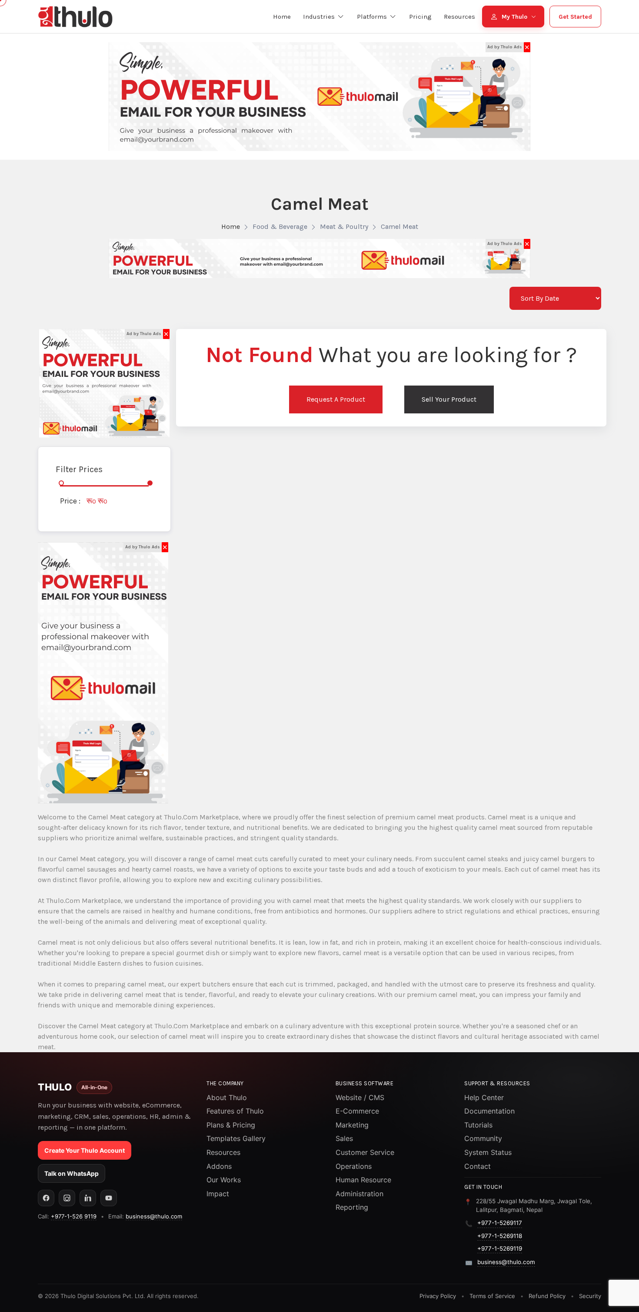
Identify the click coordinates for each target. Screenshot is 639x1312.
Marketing (352, 1125)
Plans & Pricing (230, 1125)
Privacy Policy (437, 1295)
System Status (488, 1152)
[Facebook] (46, 1198)
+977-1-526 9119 (74, 1216)
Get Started (575, 16)
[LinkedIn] (88, 1198)
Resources (223, 1152)
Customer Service (365, 1152)
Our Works (223, 1179)
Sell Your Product (449, 399)
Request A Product (335, 399)
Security (590, 1295)
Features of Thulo (235, 1111)
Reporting (352, 1207)
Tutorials (478, 1125)
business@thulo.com (154, 1216)
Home (230, 226)
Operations (354, 1166)
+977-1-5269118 (499, 1235)
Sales (344, 1138)
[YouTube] (108, 1198)
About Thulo (226, 1097)
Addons (219, 1166)
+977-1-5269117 (499, 1222)
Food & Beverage (280, 226)
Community (483, 1138)
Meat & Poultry (344, 226)
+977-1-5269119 (499, 1248)
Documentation (489, 1111)
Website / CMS (360, 1097)
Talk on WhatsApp (71, 1173)
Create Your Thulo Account (84, 1150)
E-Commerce (357, 1111)
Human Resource (363, 1179)
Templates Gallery (236, 1138)
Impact (217, 1193)
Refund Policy (547, 1295)
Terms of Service (492, 1295)
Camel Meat (399, 226)
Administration (359, 1193)
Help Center (484, 1097)
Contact (477, 1166)
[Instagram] (67, 1198)
